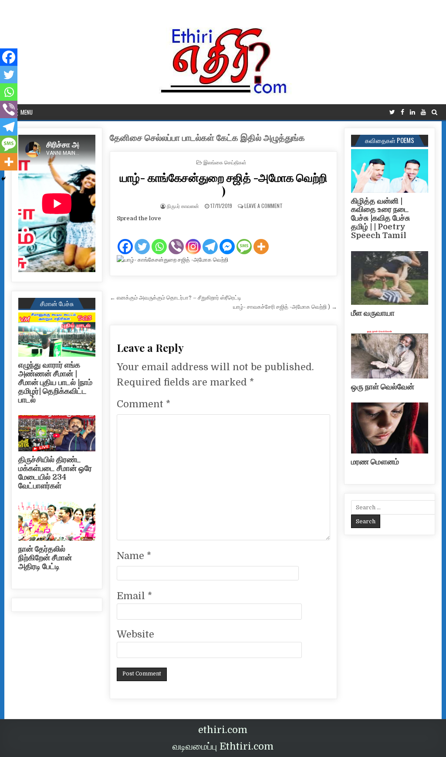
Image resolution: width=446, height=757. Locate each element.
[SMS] (244, 239)
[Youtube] (423, 112)
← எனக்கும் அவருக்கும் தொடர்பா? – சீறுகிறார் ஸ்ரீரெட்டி (175, 297)
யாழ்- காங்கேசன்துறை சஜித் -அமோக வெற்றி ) (224, 184)
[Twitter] (392, 112)
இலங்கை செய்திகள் (225, 162)
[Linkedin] (412, 112)
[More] (261, 239)
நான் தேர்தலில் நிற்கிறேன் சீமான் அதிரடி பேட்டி (45, 558)
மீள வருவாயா (373, 313)
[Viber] (176, 239)
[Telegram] (210, 239)
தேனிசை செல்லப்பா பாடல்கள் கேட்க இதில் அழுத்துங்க (207, 138)
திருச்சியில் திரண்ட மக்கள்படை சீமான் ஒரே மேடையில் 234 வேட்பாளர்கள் (55, 472)
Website (135, 634)
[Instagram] (193, 239)
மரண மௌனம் (375, 461)
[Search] (434, 112)
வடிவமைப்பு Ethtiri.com (223, 746)
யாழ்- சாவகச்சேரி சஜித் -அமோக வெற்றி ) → (285, 306)
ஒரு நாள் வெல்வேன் (382, 386)
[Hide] (3, 178)
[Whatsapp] (159, 239)
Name (134, 555)
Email (134, 595)
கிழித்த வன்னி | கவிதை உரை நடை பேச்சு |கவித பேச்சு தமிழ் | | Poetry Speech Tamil (380, 218)
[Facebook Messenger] (227, 239)
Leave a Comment (263, 205)
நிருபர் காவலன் (183, 205)
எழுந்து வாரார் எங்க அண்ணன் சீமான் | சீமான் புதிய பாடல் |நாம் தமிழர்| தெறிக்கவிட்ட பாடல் (55, 382)
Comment (143, 404)
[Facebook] (402, 112)
